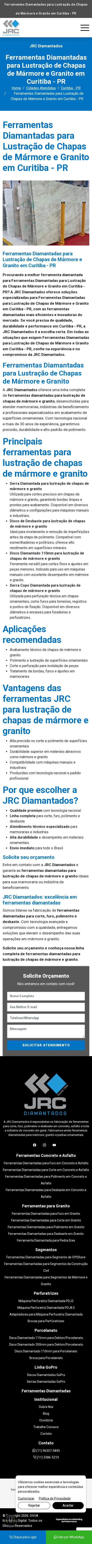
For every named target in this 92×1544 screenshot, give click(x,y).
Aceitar (68, 1505)
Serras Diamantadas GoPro (46, 1381)
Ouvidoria (46, 1420)
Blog (46, 1413)
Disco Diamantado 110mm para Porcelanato (46, 1351)
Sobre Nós (46, 1407)
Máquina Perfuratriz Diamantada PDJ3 (46, 1301)
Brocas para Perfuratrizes (46, 1321)
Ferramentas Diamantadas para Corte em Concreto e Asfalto (46, 1170)
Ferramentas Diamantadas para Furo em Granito (46, 1213)
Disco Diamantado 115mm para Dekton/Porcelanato (46, 1338)
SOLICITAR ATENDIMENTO (46, 1045)
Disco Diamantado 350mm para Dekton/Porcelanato (46, 1344)
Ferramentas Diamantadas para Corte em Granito (46, 1220)
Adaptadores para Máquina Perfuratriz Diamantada (46, 1314)
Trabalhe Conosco (46, 1427)
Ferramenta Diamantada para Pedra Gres (46, 1240)
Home (16, 88)
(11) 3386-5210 (47, 1457)
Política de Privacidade (55, 1498)
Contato (46, 1433)
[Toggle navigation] (84, 27)
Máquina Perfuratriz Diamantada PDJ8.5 (46, 1307)
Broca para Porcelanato (46, 1358)
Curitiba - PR (71, 88)
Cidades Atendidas (41, 88)
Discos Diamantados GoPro (46, 1375)
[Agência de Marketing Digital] (69, 1520)
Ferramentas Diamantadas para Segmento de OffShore (46, 1257)
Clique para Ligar (25, 1537)
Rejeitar (34, 1505)
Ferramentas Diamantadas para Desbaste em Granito (46, 1234)
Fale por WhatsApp (70, 1537)
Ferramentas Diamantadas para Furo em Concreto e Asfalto (46, 1163)
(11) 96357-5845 (48, 1450)
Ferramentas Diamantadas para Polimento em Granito (46, 1227)
